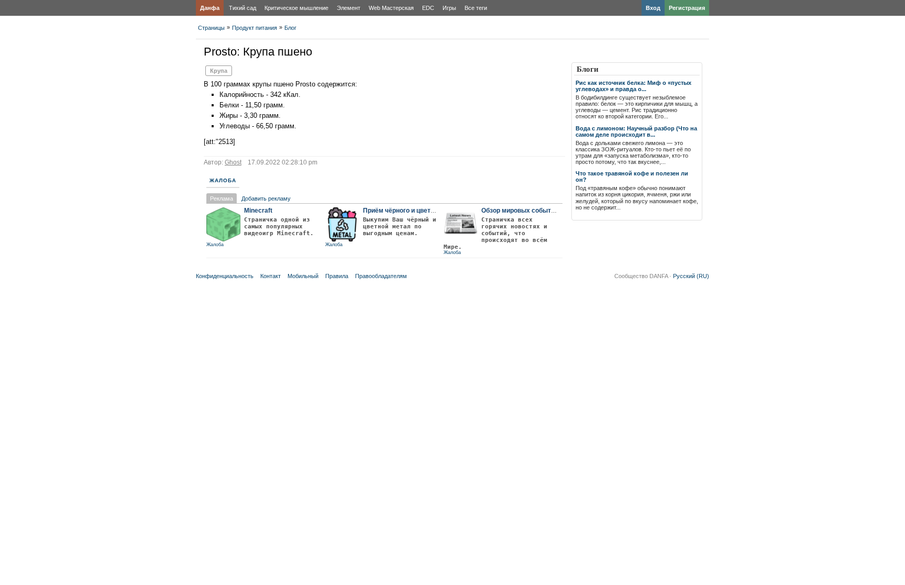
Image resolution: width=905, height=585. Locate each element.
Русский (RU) (691, 276)
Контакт (270, 276)
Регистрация (687, 8)
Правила (336, 276)
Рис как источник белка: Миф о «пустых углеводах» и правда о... (633, 86)
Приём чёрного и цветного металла (418, 210)
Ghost (233, 162)
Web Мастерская (391, 8)
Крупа (218, 71)
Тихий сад (242, 8)
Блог (290, 28)
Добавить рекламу (266, 198)
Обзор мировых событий (519, 210)
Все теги (476, 8)
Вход (653, 8)
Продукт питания (254, 28)
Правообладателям (381, 276)
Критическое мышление (296, 8)
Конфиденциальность (224, 276)
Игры (449, 8)
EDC (428, 8)
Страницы (211, 28)
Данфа (209, 8)
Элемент (348, 8)
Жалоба (222, 180)
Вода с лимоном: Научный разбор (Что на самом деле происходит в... (636, 131)
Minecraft (258, 210)
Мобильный (303, 276)
